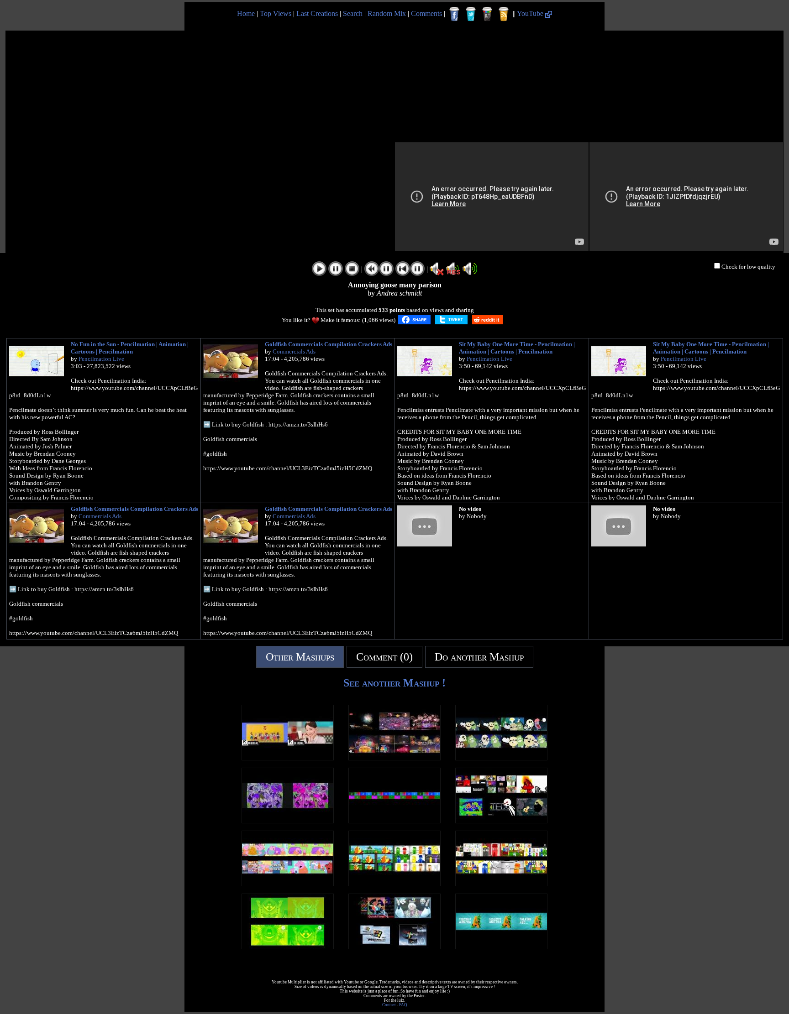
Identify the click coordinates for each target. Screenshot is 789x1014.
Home (246, 13)
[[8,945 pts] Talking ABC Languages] (501, 947)
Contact (389, 1005)
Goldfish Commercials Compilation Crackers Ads (328, 344)
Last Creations (317, 13)
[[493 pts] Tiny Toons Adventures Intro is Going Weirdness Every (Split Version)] (288, 821)
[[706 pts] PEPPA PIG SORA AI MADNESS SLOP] (288, 884)
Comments (426, 13)
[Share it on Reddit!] (487, 319)
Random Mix (387, 13)
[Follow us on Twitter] (470, 14)
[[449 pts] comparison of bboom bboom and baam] (288, 758)
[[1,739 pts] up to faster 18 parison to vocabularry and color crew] (394, 884)
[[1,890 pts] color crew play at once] (501, 884)
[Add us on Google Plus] (487, 14)
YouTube (531, 13)
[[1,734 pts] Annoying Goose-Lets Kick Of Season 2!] (501, 821)
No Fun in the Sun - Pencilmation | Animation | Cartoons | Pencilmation (130, 348)
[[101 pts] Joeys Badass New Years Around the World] (394, 758)
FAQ (403, 1005)
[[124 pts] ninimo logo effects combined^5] (394, 821)
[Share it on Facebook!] (414, 319)
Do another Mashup (479, 657)
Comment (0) (384, 657)
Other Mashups (300, 657)
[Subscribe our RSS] (503, 14)
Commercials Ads (294, 351)
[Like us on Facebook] (454, 14)
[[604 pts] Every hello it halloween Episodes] (501, 758)
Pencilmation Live (101, 358)
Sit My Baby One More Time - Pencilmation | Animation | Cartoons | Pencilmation (517, 348)
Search (353, 13)
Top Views (275, 13)
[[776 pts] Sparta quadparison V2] (394, 947)
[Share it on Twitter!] (451, 319)
